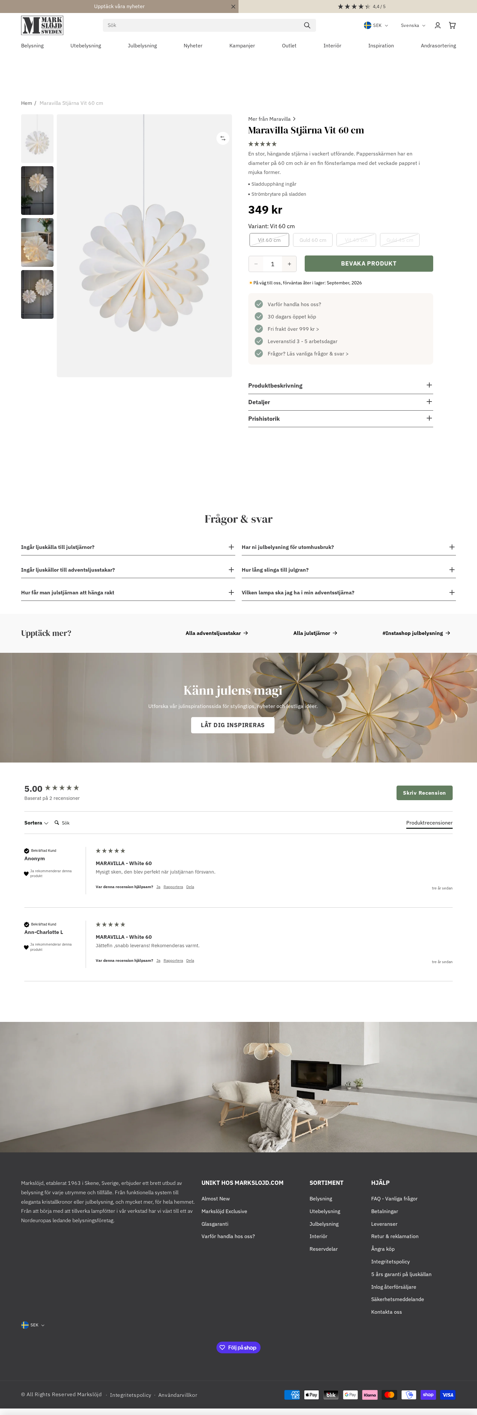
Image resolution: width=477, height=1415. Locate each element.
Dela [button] (190, 886)
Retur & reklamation (395, 1236)
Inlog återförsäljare (393, 1287)
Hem (26, 103)
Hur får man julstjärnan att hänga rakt (67, 592)
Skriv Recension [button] (424, 792)
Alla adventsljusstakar (213, 633)
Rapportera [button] (173, 886)
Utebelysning (325, 1211)
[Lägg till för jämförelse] (222, 138)
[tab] (429, 824)
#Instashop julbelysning (413, 633)
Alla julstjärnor (311, 633)
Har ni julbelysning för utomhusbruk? (288, 547)
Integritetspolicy (390, 1261)
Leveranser (384, 1224)
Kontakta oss (386, 1312)
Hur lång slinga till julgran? (275, 569)
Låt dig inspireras (233, 725)
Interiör (318, 1236)
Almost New (216, 1198)
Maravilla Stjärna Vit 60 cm (71, 103)
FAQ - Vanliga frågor (394, 1198)
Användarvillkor (178, 1395)
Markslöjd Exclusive (224, 1211)
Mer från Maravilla (269, 119)
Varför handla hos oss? (294, 304)
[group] (58, 788)
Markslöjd (89, 1394)
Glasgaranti (215, 1224)
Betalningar (384, 1211)
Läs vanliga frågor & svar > (318, 353)
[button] (452, 25)
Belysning (321, 1198)
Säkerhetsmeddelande (397, 1299)
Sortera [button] (33, 822)
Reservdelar (324, 1249)
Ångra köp (383, 1249)
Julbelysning (324, 1224)
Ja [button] (158, 886)
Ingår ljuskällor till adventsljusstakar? (68, 569)
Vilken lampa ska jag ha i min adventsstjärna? (298, 592)
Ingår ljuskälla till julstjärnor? (57, 547)
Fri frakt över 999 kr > (293, 329)
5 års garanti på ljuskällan (401, 1274)
